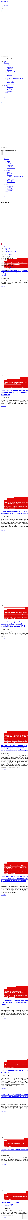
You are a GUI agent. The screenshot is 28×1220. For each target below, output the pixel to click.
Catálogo (9, 91)
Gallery (5, 379)
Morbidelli (9, 75)
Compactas (10, 68)
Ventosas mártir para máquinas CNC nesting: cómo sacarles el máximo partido (16, 263)
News (5, 387)
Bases (8, 64)
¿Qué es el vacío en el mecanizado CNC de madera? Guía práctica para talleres (15, 991)
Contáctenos (10, 87)
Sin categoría (21, 387)
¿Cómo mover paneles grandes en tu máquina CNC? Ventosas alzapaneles (16, 502)
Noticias (9, 88)
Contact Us (7, 248)
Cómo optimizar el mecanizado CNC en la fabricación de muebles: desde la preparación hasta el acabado (15, 867)
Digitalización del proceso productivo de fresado (15, 1059)
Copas (8, 65)
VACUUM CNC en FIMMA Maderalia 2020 (15, 1192)
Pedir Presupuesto (8, 254)
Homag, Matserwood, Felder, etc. (15, 78)
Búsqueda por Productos (10, 251)
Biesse (8, 80)
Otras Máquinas (11, 84)
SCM (8, 74)
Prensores (9, 70)
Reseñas (6, 92)
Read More (3, 286)
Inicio (5, 61)
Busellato (9, 77)
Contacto (6, 5)
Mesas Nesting (10, 81)
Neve (2, 267)
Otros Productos (11, 71)
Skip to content (4, 1)
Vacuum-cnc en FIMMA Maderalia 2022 (14, 1138)
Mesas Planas (10, 82)
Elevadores (10, 67)
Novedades (10, 89)
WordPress (13, 267)
